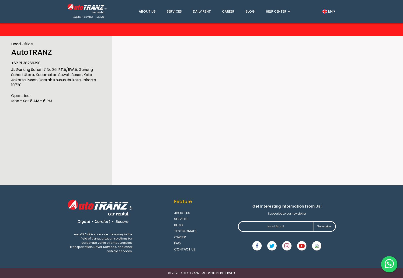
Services (174, 11)
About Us (147, 11)
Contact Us (184, 249)
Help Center (276, 11)
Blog (250, 11)
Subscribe (324, 226)
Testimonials (185, 231)
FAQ (177, 243)
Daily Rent (202, 11)
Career (228, 11)
